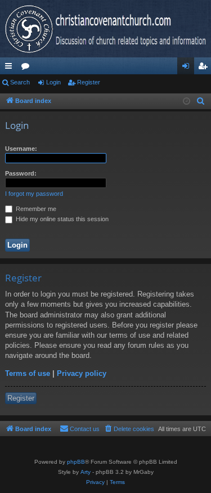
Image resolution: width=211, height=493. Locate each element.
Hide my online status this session (61, 219)
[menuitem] (201, 101)
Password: (21, 173)
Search (20, 82)
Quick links (11, 68)
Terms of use (27, 373)
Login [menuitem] (188, 68)
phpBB (76, 462)
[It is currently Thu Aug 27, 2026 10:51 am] (186, 101)
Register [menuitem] (205, 68)
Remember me (35, 208)
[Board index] (105, 28)
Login (53, 82)
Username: (21, 148)
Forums (27, 68)
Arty (85, 472)
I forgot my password (34, 193)
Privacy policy (81, 373)
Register (88, 82)
